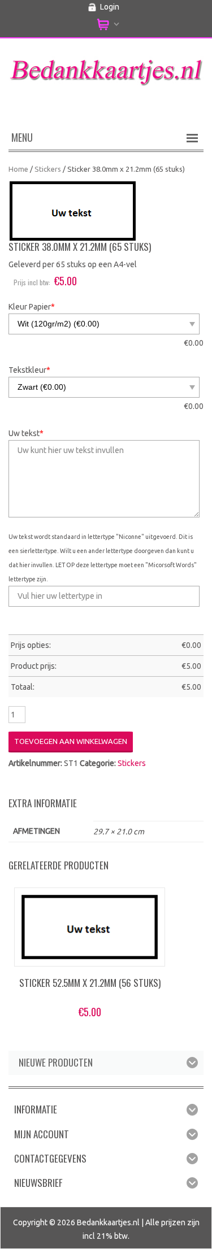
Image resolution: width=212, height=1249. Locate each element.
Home (18, 169)
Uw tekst (26, 433)
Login (109, 6)
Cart (106, 25)
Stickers (47, 169)
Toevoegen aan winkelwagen (70, 741)
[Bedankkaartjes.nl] (106, 68)
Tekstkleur (29, 370)
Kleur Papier (31, 306)
